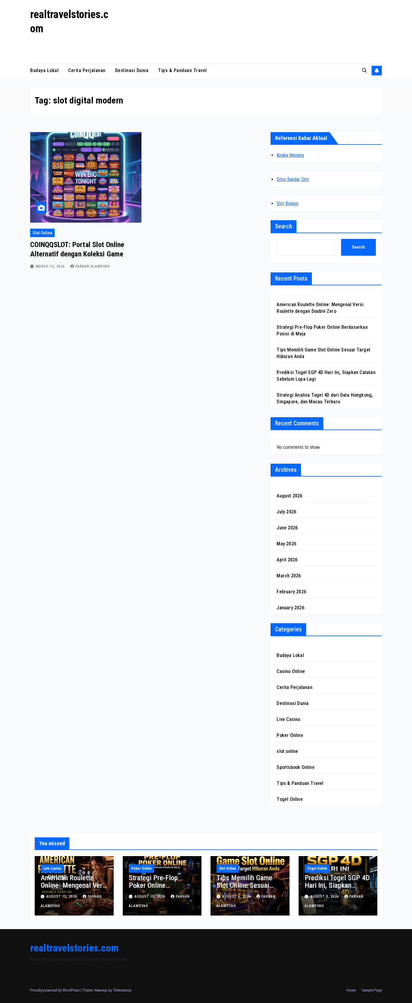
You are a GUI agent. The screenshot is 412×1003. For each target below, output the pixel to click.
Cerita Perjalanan (87, 70)
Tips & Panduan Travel (182, 70)
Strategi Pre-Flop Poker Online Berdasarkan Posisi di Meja (160, 889)
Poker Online (290, 735)
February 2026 (291, 592)
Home (351, 990)
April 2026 (287, 560)
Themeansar (122, 990)
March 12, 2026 (51, 266)
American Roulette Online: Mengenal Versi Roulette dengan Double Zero (74, 889)
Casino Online (291, 671)
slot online (42, 232)
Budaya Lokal (44, 70)
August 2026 (289, 496)
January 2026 (290, 608)
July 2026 (286, 512)
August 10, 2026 (150, 896)
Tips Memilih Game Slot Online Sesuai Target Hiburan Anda (246, 885)
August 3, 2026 (325, 896)
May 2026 (286, 544)
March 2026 (289, 576)
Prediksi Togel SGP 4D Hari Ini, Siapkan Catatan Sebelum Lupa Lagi (337, 889)
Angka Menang (290, 155)
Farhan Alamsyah (92, 266)
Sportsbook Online (295, 767)
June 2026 (287, 528)
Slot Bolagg (287, 203)
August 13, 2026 (62, 896)
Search (283, 226)
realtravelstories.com (74, 948)
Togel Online (290, 799)
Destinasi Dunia (132, 70)
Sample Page (372, 990)
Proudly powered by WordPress (55, 990)
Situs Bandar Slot (293, 179)
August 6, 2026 (237, 896)
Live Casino (288, 719)
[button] (364, 70)
